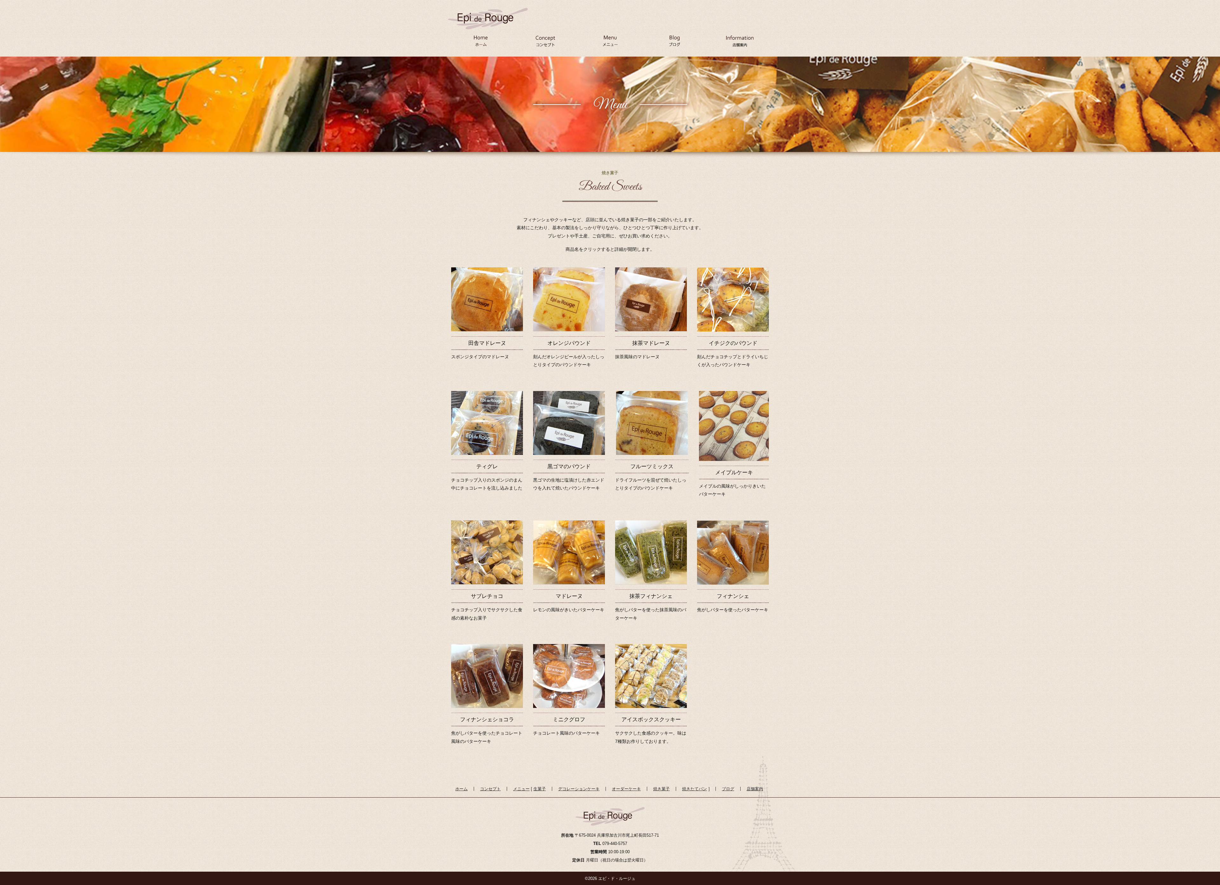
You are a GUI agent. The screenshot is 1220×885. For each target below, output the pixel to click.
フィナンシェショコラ (487, 720)
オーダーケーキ (626, 789)
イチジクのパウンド (733, 343)
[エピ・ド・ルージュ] (488, 13)
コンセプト (545, 43)
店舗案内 (739, 43)
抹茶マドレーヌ (651, 343)
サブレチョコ (487, 596)
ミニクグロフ (569, 720)
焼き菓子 (661, 789)
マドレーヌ (569, 596)
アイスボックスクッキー (651, 720)
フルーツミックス (652, 466)
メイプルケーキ (734, 473)
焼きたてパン (694, 789)
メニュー (610, 43)
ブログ (674, 43)
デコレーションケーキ (579, 789)
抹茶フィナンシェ (651, 596)
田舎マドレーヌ (487, 343)
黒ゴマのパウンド (569, 466)
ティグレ (487, 466)
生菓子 (539, 789)
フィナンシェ (733, 596)
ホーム (480, 43)
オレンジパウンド (569, 343)
